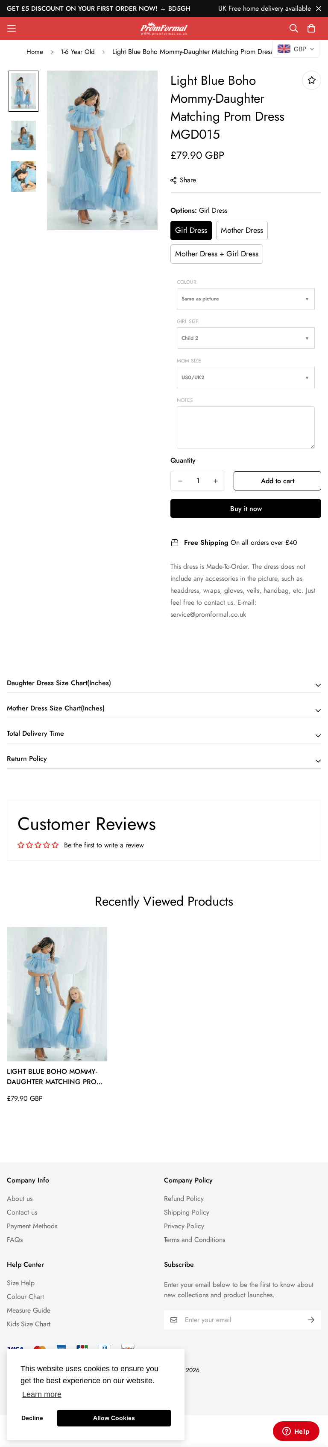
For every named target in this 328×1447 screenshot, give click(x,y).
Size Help (21, 1283)
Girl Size (188, 321)
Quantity (183, 460)
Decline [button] (32, 1417)
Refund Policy (184, 1198)
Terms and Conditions (194, 1240)
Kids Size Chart (28, 1324)
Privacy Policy (184, 1226)
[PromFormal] (164, 28)
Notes (185, 400)
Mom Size (189, 361)
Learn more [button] (42, 1394)
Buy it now (246, 509)
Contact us (22, 1212)
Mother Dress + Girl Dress (216, 253)
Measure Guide (28, 1310)
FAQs (15, 1240)
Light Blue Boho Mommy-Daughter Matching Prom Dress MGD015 (54, 1077)
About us (19, 1198)
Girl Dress (191, 230)
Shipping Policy (186, 1212)
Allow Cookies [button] (114, 1417)
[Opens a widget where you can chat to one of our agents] (295, 1432)
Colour (186, 282)
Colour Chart (25, 1296)
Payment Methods (32, 1226)
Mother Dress (242, 230)
